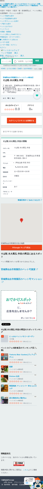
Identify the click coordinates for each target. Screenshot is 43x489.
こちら (25, 470)
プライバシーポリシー (21, 482)
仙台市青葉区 (28, 68)
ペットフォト (4, 29)
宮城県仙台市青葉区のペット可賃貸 (18, 269)
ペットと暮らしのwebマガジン (10, 34)
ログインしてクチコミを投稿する (21, 121)
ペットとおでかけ (6, 26)
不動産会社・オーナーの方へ (10, 37)
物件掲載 (15, 484)
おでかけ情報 (11, 68)
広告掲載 (22, 484)
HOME (3, 68)
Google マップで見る (21, 248)
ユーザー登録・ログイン (8, 45)
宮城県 (19, 68)
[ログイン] (37, 95)
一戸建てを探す (5, 24)
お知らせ (15, 39)
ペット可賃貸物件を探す (8, 18)
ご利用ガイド (6, 39)
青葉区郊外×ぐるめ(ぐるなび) (29, 200)
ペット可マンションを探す (9, 21)
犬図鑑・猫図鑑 (5, 32)
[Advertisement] (21, 427)
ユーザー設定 (4, 42)
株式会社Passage (8, 480)
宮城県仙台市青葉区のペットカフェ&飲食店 (18, 77)
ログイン (3, 47)
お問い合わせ (8, 482)
